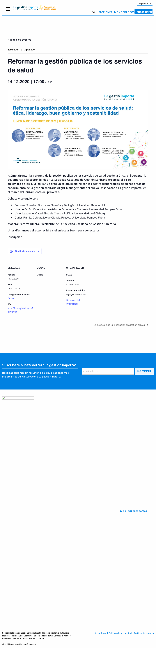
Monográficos (124, 12)
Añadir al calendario (25, 251)
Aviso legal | (101, 633)
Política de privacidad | (121, 633)
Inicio (122, 511)
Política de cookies (144, 633)
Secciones (105, 12)
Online (11, 298)
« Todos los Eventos (19, 39)
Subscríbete (144, 12)
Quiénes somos (137, 511)
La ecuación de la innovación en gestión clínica (119, 325)
